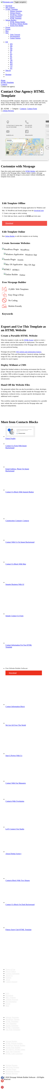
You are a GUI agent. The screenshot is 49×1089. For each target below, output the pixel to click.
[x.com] (2, 1085)
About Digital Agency (13, 854)
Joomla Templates (16, 16)
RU (11, 62)
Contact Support (15, 38)
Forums (7, 29)
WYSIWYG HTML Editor (15, 1049)
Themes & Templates (13, 1011)
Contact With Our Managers (15, 783)
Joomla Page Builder (16, 25)
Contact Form (32, 109)
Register (8, 74)
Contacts (23, 109)
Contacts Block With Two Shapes (17, 880)
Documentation (15, 36)
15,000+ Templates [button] (11, 9)
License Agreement (12, 974)
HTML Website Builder (17, 22)
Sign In (8, 70)
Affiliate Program (11, 1000)
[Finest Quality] (20, 436)
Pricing (7, 27)
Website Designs (15, 13)
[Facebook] (2, 1078)
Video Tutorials (15, 34)
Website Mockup (11, 1073)
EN (11, 44)
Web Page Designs (12, 1067)
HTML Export (29, 340)
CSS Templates (11, 1023)
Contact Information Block (15, 707)
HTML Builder (30, 171)
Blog (7, 31)
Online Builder (10, 236)
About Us (9, 976)
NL (11, 48)
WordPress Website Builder (19, 24)
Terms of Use (10, 969)
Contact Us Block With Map (15, 564)
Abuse (7, 980)
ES (11, 54)
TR (11, 60)
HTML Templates (15, 18)
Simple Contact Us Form (14, 616)
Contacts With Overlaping (14, 801)
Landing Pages (10, 1069)
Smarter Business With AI (14, 584)
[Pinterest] (2, 1088)
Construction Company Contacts (17, 521)
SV (11, 68)
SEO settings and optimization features (28, 352)
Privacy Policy (10, 971)
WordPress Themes (16, 15)
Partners (8, 978)
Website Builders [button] (10, 20)
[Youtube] (2, 1082)
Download (8, 6)
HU (11, 64)
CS (11, 66)
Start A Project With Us (13, 756)
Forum (7, 1004)
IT (11, 52)
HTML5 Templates (12, 1028)
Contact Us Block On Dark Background (20, 904)
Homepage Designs (12, 1071)
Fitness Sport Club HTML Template (18, 930)
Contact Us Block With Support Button (19, 492)
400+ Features (10, 7)
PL (11, 56)
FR (11, 50)
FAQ (7, 993)
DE (11, 46)
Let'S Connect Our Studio (14, 829)
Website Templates (16, 11)
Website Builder (11, 1041)
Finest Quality (10, 438)
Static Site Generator (12, 1052)
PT (11, 58)
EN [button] (6, 42)
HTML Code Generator (14, 1054)
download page (39, 210)
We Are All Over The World (15, 725)
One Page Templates (12, 1030)
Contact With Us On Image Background (19, 542)
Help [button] (7, 33)
